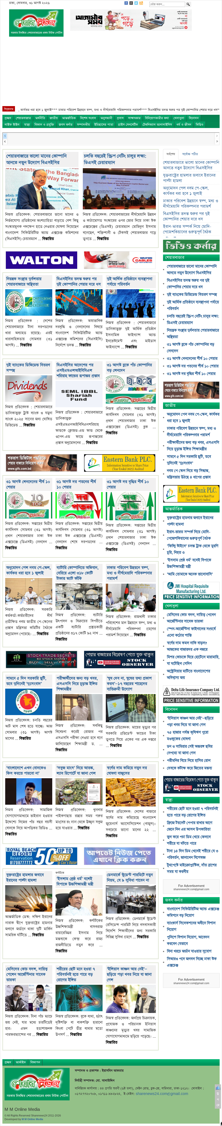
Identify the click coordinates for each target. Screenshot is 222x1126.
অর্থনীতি (40, 118)
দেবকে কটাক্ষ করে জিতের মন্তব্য (189, 768)
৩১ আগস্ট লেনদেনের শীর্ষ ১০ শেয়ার (192, 358)
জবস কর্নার (65, 124)
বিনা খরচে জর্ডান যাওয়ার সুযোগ (189, 951)
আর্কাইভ (21, 1062)
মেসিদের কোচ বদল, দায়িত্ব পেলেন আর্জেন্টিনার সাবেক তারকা (26, 974)
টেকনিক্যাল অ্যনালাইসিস (157, 124)
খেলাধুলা (178, 118)
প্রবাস (120, 118)
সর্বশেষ (170, 154)
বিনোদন (194, 118)
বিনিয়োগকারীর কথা (157, 118)
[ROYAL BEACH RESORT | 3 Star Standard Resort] (41, 856)
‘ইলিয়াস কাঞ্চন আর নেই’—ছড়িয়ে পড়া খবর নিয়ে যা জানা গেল (129, 974)
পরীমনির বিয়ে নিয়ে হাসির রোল (189, 760)
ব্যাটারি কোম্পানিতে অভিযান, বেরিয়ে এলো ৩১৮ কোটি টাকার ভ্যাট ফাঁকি (78, 573)
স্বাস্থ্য (27, 124)
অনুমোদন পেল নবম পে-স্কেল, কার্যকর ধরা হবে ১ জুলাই (28, 570)
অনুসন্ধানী (106, 118)
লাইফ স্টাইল (12, 124)
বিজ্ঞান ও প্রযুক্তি (44, 124)
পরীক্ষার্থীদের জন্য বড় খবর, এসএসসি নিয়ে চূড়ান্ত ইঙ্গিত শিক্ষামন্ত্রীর (77, 684)
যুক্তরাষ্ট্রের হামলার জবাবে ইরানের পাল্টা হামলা (25, 877)
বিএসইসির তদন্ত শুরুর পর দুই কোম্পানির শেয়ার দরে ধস (79, 281)
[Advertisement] (111, 73)
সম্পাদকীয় (83, 124)
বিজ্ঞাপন (35, 1062)
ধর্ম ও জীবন (183, 124)
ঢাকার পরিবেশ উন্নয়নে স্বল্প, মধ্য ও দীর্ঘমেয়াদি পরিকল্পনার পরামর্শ (129, 573)
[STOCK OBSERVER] (191, 785)
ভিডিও (199, 124)
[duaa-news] (119, 856)
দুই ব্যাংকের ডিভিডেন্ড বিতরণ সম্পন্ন (192, 294)
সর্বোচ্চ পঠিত (190, 154)
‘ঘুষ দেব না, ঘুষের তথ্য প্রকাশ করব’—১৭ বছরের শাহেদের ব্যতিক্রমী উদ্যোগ (129, 684)
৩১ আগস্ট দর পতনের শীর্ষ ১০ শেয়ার (193, 366)
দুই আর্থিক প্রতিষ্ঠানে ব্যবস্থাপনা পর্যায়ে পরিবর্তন (129, 281)
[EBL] (119, 463)
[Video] (191, 247)
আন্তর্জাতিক (69, 118)
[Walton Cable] (119, 260)
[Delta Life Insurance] (191, 694)
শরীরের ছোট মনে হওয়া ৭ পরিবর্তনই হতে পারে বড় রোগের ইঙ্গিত (76, 974)
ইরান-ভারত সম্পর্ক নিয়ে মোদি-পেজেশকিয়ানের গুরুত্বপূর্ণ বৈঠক (187, 229)
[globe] (41, 463)
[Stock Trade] (41, 660)
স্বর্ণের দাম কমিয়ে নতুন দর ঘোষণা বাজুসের (127, 770)
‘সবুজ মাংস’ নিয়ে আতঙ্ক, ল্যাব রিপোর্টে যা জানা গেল (76, 770)
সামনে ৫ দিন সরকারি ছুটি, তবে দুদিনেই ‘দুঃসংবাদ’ (26, 681)
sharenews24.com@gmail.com (162, 1094)
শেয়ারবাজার (23, 118)
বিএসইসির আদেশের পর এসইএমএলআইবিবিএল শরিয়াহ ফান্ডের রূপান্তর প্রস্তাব (78, 370)
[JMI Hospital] (191, 591)
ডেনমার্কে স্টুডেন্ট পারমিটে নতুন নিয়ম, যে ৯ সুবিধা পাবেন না (130, 877)
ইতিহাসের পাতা (103, 124)
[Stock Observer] (119, 660)
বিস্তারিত (48, 238)
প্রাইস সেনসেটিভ (128, 124)
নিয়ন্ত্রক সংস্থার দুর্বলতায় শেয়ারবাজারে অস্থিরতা (23, 281)
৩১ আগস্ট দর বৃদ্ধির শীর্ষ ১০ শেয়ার (191, 373)
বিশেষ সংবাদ (88, 118)
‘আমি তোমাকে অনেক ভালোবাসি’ (190, 574)
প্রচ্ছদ (8, 118)
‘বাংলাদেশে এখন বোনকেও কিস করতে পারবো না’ (26, 770)
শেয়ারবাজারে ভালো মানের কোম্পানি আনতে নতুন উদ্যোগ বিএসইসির (36, 159)
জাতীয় (54, 118)
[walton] (41, 260)
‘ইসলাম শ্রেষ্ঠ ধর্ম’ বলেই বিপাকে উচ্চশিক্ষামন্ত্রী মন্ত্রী (75, 881)
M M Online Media (32, 1119)
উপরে (218, 1099)
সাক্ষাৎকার (134, 118)
